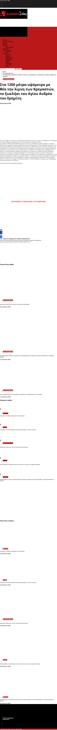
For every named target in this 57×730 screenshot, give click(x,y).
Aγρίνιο (5, 460)
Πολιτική (5, 46)
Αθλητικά (8, 51)
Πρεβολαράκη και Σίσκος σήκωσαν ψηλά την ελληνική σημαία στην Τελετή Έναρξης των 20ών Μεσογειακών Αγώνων (27, 480)
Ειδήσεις (5, 53)
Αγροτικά (8, 54)
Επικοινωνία (6, 719)
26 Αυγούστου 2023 (5, 103)
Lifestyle (8, 60)
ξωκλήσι (19, 238)
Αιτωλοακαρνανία (8, 41)
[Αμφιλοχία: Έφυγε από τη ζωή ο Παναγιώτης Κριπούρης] (21, 297)
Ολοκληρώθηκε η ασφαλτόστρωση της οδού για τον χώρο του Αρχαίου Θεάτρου (20, 464)
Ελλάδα (5, 43)
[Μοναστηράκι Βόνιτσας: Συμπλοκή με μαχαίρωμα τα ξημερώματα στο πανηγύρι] (21, 387)
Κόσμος (5, 44)
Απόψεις (8, 56)
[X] (28, 232)
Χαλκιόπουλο (26, 238)
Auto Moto (8, 65)
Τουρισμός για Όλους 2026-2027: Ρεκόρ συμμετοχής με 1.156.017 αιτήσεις (18, 429)
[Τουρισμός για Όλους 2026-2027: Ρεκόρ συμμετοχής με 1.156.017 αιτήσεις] (5, 423)
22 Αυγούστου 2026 (5, 307)
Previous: (20, 240)
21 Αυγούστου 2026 (5, 359)
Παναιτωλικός (7, 50)
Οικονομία (6, 49)
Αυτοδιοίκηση (10, 47)
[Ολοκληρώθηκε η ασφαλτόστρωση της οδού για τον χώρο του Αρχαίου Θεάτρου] (5, 456)
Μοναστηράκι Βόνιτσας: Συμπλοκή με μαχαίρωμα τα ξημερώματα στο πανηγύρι (21, 394)
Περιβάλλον (9, 59)
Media (7, 62)
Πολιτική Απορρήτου (8, 718)
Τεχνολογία (9, 63)
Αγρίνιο (5, 40)
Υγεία (7, 66)
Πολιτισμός (9, 57)
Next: (15, 242)
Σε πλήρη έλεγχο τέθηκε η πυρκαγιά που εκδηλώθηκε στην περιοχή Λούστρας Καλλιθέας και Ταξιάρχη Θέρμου (27, 356)
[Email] (28, 235)
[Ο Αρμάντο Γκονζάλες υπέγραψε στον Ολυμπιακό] (5, 407)
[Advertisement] (28, 252)
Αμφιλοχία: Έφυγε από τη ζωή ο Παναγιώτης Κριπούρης (14, 304)
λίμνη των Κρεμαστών (9, 238)
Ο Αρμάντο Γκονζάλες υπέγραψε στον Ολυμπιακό (12, 415)
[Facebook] (28, 230)
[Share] (28, 237)
